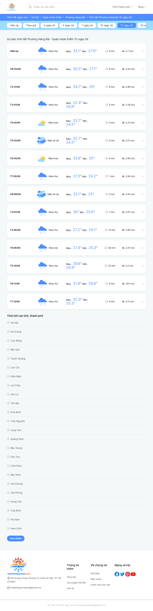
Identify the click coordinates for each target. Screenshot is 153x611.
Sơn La (14, 394)
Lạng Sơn (16, 430)
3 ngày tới (49, 25)
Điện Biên (16, 376)
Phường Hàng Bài (75, 17)
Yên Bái (15, 403)
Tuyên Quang (18, 358)
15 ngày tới (126, 25)
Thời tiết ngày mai (17, 17)
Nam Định (16, 528)
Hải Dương (17, 483)
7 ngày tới (87, 25)
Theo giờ (31, 25)
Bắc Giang (16, 447)
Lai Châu (15, 385)
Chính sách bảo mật (100, 584)
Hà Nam (15, 519)
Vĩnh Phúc (16, 465)
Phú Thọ (15, 456)
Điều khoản (96, 579)
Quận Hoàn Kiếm (52, 17)
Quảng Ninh (17, 438)
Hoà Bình (16, 412)
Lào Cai (15, 367)
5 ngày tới (68, 25)
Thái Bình (16, 510)
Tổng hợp (71, 577)
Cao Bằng (16, 340)
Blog (141, 6)
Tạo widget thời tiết (76, 582)
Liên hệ (70, 588)
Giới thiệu (95, 573)
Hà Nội (35, 17)
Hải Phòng (16, 492)
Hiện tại (14, 25)
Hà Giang (16, 331)
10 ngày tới (106, 25)
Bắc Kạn (15, 349)
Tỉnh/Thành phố (121, 6)
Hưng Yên (16, 501)
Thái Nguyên (18, 421)
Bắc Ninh (16, 474)
